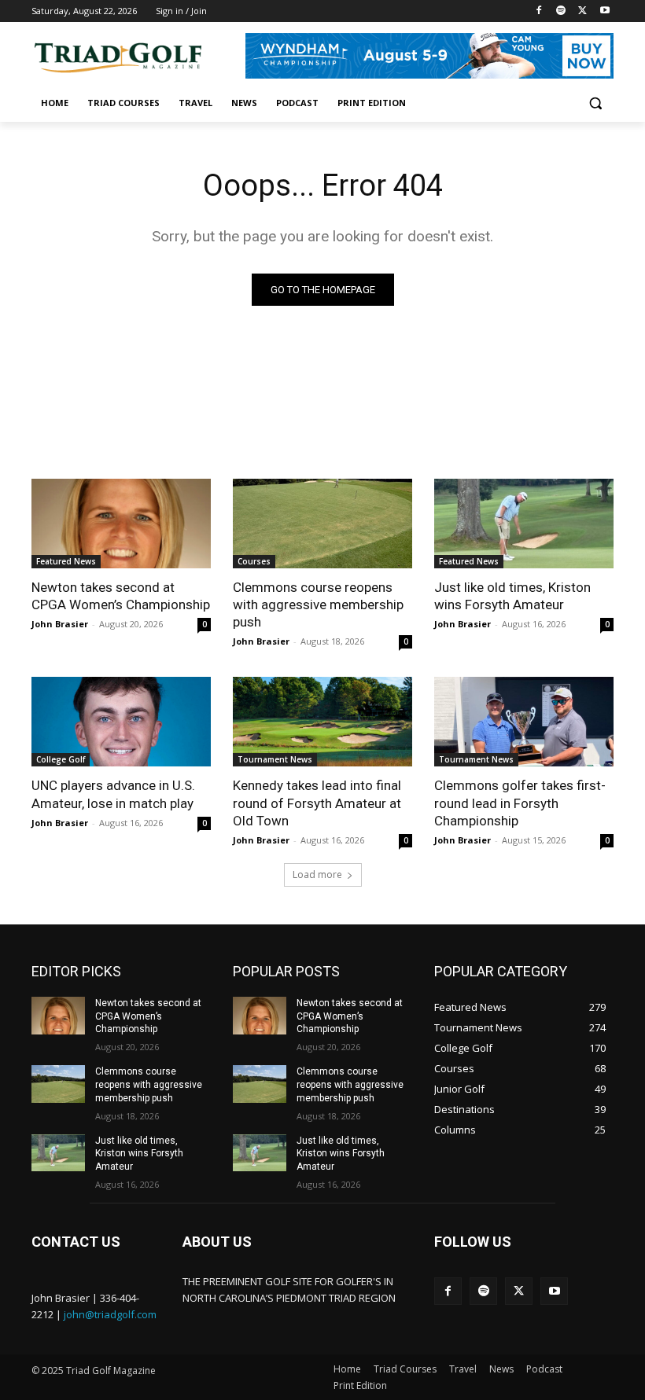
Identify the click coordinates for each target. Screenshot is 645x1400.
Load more (317, 874)
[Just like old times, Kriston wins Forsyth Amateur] (524, 523)
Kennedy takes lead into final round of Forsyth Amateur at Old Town (317, 802)
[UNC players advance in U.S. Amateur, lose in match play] (121, 721)
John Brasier (59, 624)
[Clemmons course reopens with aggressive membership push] (322, 523)
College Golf (60, 759)
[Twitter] (582, 11)
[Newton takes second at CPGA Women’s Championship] (121, 523)
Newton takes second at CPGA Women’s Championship (120, 595)
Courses (254, 561)
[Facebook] (539, 11)
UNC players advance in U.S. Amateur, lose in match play (113, 793)
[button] (595, 103)
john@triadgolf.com (110, 1314)
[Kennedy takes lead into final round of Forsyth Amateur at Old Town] (322, 721)
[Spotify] (561, 11)
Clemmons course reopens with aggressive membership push (318, 604)
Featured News (66, 561)
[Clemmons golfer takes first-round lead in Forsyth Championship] (524, 721)
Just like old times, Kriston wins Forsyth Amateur (512, 595)
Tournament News (275, 759)
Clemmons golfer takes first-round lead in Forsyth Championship (520, 802)
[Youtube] (604, 11)
